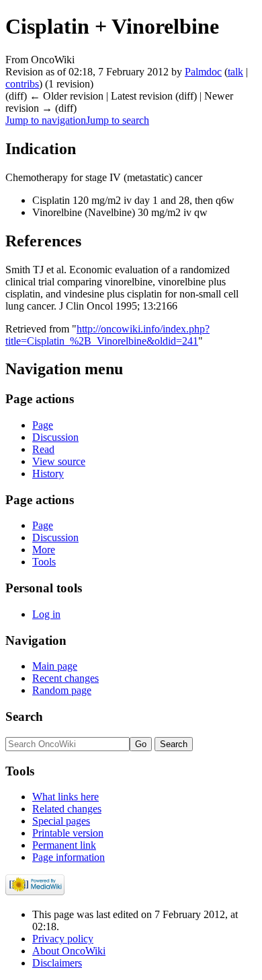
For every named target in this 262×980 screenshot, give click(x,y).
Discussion (55, 437)
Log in (46, 614)
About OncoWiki (68, 950)
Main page (54, 666)
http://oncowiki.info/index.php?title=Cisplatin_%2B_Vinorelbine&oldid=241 (107, 335)
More (43, 549)
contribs (22, 84)
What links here (65, 796)
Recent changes (65, 678)
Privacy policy (62, 938)
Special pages (61, 821)
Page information (68, 857)
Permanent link (64, 845)
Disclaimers (57, 963)
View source (58, 461)
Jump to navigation (45, 120)
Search (24, 716)
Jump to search (117, 120)
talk (235, 71)
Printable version (67, 833)
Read (43, 449)
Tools (44, 561)
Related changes (66, 808)
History (48, 473)
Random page (61, 690)
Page (42, 425)
